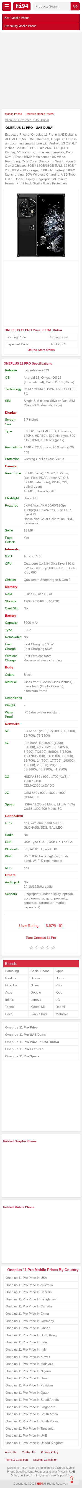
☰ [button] (6, 6)
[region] (41, 71)
